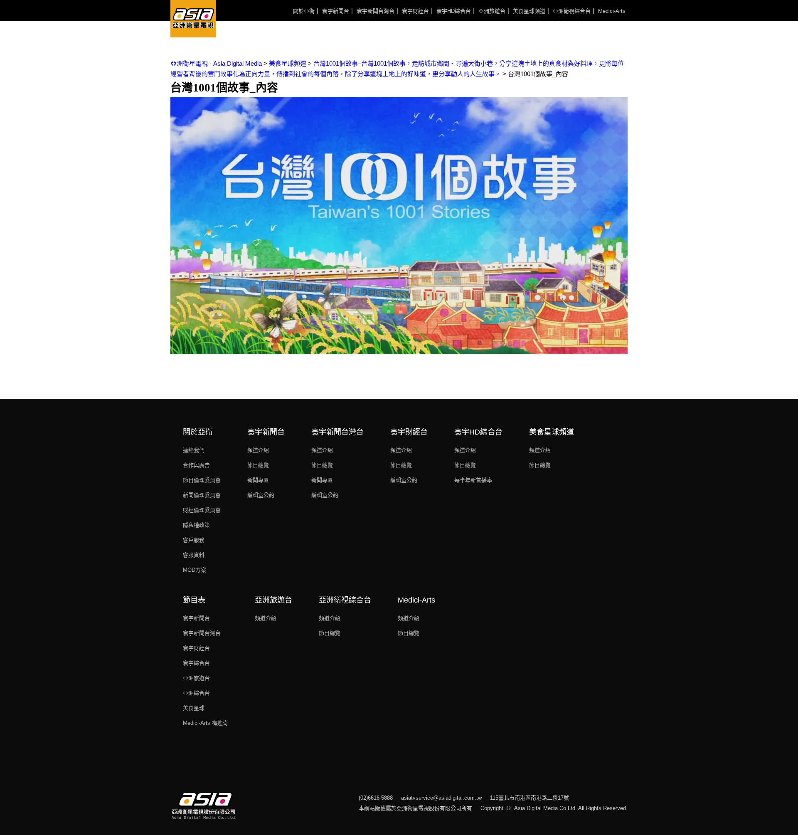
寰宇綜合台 (196, 663)
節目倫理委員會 (202, 480)
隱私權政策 (196, 525)
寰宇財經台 (415, 11)
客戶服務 (193, 540)
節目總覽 (258, 465)
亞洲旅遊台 (491, 11)
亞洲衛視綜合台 (572, 11)
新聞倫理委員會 (202, 495)
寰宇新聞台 (335, 11)
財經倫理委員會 (202, 510)
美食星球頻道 (529, 11)
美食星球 (193, 708)
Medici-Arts (612, 11)
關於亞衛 (304, 11)
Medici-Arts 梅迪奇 (205, 723)
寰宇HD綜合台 (453, 11)
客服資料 (193, 555)
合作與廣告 (196, 465)
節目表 (194, 600)
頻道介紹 (258, 450)
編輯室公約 (260, 495)
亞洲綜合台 (196, 693)
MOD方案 (194, 570)
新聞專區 (258, 480)
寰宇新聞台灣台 (375, 11)
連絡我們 (193, 450)
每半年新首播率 (473, 480)
